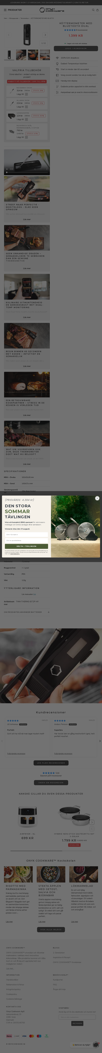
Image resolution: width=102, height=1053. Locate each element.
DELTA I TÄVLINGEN (26, 546)
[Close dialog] (97, 498)
